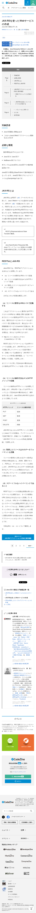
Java (4, 37)
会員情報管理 (11, 886)
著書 (16, 693)
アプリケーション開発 (18, 8)
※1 (18, 198)
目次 (18, 69)
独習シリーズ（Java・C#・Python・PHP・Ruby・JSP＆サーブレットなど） (21, 638)
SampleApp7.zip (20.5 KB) (21, 45)
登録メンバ (15, 687)
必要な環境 (17, 78)
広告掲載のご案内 (27, 822)
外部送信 (10, 899)
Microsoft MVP (25, 627)
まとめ (16, 112)
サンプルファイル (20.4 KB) (21, 42)
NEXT (29, 546)
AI (8, 8)
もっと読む (7, 604)
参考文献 (17, 115)
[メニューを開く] (3, 3)
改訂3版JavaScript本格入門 (22, 649)
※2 (13, 204)
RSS (27, 693)
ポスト (7, 63)
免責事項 (10, 889)
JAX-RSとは (18, 81)
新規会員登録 (18, 776)
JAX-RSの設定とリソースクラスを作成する (23, 103)
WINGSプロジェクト (21, 633)
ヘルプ (9, 881)
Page (7, 93)
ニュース (5, 830)
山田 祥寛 (23, 29)
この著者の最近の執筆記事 (20, 663)
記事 (20, 693)
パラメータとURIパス (22, 110)
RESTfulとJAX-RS (19, 83)
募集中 (23, 689)
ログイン (19, 781)
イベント (5, 838)
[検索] (3, 7)
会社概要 (10, 891)
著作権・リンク (12, 883)
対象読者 (17, 75)
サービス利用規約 (12, 894)
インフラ (31, 8)
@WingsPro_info (17, 695)
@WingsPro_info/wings (19, 697)
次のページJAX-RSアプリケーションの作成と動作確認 (18, 537)
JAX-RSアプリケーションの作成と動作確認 (22, 90)
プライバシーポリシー (13, 897)
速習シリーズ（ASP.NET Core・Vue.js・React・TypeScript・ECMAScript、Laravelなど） (21, 644)
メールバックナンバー (19, 772)
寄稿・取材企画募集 (10, 822)
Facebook (23, 699)
